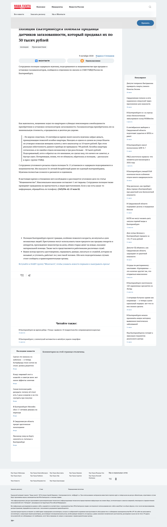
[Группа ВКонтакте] (42, 60)
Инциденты (57, 7)
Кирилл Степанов (105, 55)
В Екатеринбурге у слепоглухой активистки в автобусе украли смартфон (49, 340)
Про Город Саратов (75, 476)
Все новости (19, 14)
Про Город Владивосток (38, 481)
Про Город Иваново (75, 473)
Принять (145, 23)
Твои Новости (15, 481)
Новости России (76, 7)
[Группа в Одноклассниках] (90, 60)
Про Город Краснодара (57, 481)
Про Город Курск (16, 476)
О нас (41, 489)
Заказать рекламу (38, 14)
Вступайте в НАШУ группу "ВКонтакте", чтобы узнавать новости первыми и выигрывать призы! (64, 264)
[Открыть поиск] (150, 7)
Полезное (40, 7)
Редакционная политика (76, 489)
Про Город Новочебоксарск (39, 473)
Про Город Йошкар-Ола (96, 473)
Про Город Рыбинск (36, 476)
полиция (24, 47)
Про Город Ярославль (57, 473)
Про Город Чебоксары (18, 473)
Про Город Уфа (54, 476)
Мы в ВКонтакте (58, 14)
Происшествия (39, 47)
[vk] (22, 275)
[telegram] (30, 275)
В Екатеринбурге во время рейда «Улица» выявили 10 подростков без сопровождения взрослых (59, 331)
